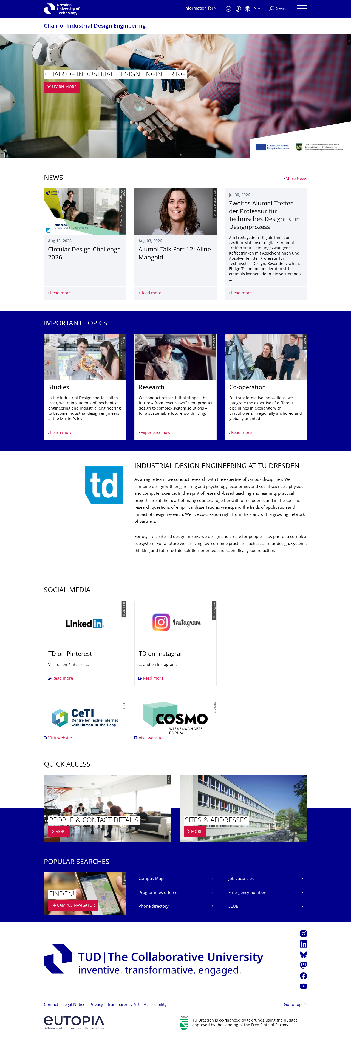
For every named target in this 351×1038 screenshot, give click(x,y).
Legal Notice (73, 1005)
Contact (51, 1005)
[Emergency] (228, 9)
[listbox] (175, 387)
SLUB (233, 907)
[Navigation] (302, 9)
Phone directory (153, 907)
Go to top (293, 1005)
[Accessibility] (238, 9)
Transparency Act (123, 1005)
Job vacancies (241, 879)
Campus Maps (151, 879)
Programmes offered (158, 893)
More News (296, 179)
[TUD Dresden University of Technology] (62, 8)
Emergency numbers (247, 893)
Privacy (96, 1005)
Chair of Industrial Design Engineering (95, 26)
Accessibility (155, 1005)
